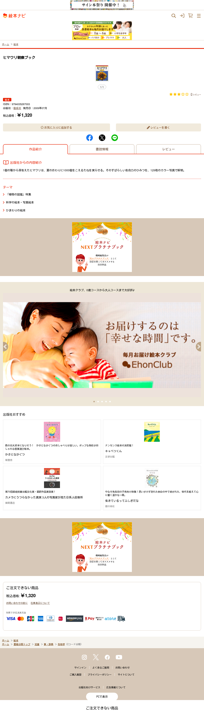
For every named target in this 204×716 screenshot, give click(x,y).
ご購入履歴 (75, 674)
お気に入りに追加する (58, 127)
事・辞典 (48, 644)
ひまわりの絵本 (16, 210)
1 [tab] (94, 402)
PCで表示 (102, 696)
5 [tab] (110, 402)
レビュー (168, 149)
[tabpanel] (102, 342)
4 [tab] (106, 402)
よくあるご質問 (100, 667)
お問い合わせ (122, 667)
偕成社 (17, 108)
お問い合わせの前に (17, 603)
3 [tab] (102, 402)
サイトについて (126, 674)
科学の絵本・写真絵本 (20, 202)
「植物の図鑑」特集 (18, 194)
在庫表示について (40, 603)
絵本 (16, 44)
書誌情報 (102, 149)
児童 (37, 644)
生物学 (61, 644)
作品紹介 (35, 149)
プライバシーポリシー (100, 674)
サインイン (80, 667)
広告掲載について (116, 687)
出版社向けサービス (89, 687)
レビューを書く (160, 127)
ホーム (5, 44)
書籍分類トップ (22, 644)
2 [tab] (98, 402)
